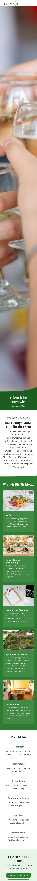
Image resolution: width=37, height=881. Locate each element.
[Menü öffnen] (32, 3)
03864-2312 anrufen (18, 875)
